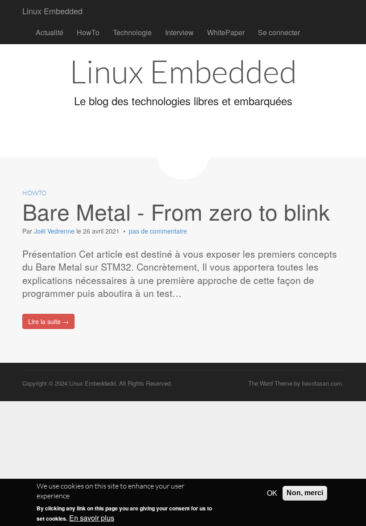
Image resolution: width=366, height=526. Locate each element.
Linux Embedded (52, 10)
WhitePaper (226, 32)
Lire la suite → (48, 321)
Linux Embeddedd (92, 383)
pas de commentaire (158, 230)
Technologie (132, 32)
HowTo (88, 32)
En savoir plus (91, 518)
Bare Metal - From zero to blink (176, 211)
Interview (179, 32)
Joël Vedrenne (55, 230)
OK (272, 493)
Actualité (49, 32)
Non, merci (305, 493)
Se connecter (279, 32)
